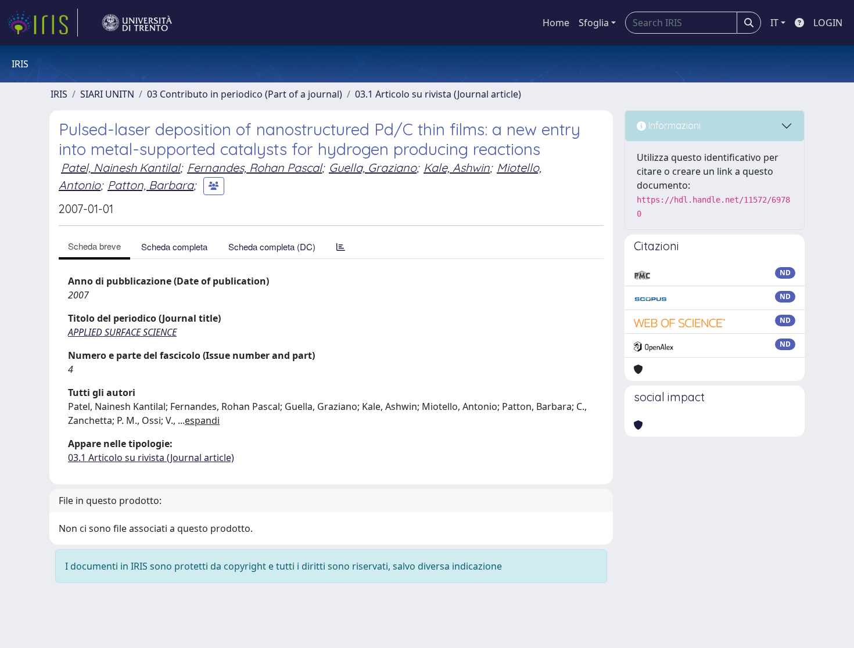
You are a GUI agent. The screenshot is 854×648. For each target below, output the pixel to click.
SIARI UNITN (107, 94)
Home (556, 22)
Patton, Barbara (150, 185)
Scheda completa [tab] (174, 246)
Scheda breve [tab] (94, 246)
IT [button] (774, 22)
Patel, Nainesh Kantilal (120, 167)
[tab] (340, 246)
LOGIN (827, 22)
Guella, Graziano (373, 167)
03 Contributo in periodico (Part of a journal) (244, 94)
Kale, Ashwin (457, 167)
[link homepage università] (137, 23)
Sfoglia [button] (594, 22)
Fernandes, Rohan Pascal (254, 167)
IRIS (59, 94)
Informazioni (673, 125)
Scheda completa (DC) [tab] (271, 246)
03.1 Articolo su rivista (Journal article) (438, 94)
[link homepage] (42, 23)
